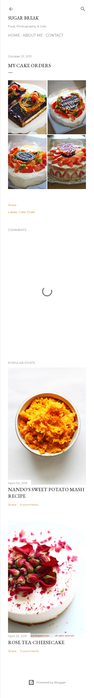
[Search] (83, 8)
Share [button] (12, 205)
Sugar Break (23, 18)
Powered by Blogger (51, 682)
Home (14, 35)
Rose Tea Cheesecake (36, 642)
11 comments (29, 651)
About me (33, 35)
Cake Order (27, 212)
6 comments (29, 504)
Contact (54, 35)
